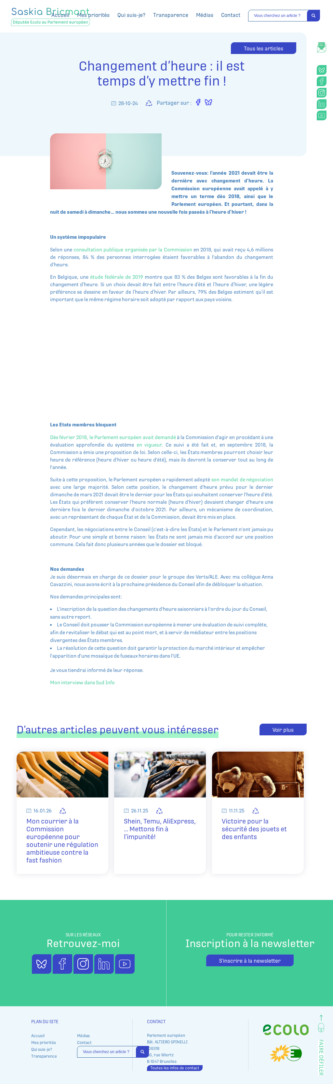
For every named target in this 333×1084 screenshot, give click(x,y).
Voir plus (283, 730)
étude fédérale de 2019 (117, 277)
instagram (321, 93)
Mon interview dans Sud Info (82, 682)
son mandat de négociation (242, 479)
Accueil (60, 15)
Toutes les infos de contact (174, 1068)
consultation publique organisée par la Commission (133, 249)
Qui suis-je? (131, 15)
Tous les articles (263, 49)
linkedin (321, 104)
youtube (321, 115)
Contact (230, 15)
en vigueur (148, 445)
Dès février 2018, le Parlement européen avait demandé (113, 437)
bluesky (321, 70)
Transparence (170, 15)
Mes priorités (93, 15)
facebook (321, 81)
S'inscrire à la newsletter (250, 961)
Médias (204, 15)
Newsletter (321, 44)
